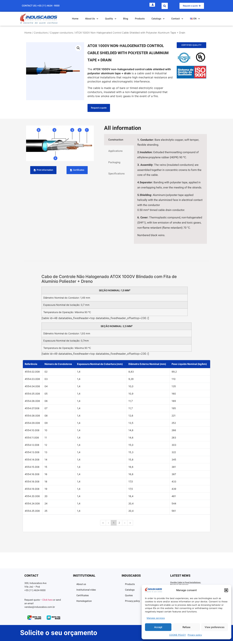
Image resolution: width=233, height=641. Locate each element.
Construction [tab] (115, 140)
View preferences (214, 627)
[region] (116, 446)
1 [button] (113, 522)
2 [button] (119, 522)
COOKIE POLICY (177, 635)
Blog (125, 18)
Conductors (41, 32)
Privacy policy (195, 635)
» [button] (130, 522)
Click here (47, 600)
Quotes (129, 595)
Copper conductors (61, 32)
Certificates (82, 595)
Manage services (156, 618)
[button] (226, 590)
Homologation (84, 601)
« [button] (103, 522)
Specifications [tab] (116, 173)
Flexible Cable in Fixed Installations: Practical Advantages (185, 583)
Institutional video (86, 590)
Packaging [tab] (114, 162)
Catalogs (130, 590)
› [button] (124, 522)
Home (75, 18)
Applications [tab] (115, 151)
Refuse (186, 627)
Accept (158, 627)
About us (81, 584)
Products (140, 18)
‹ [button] (108, 522)
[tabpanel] (170, 189)
